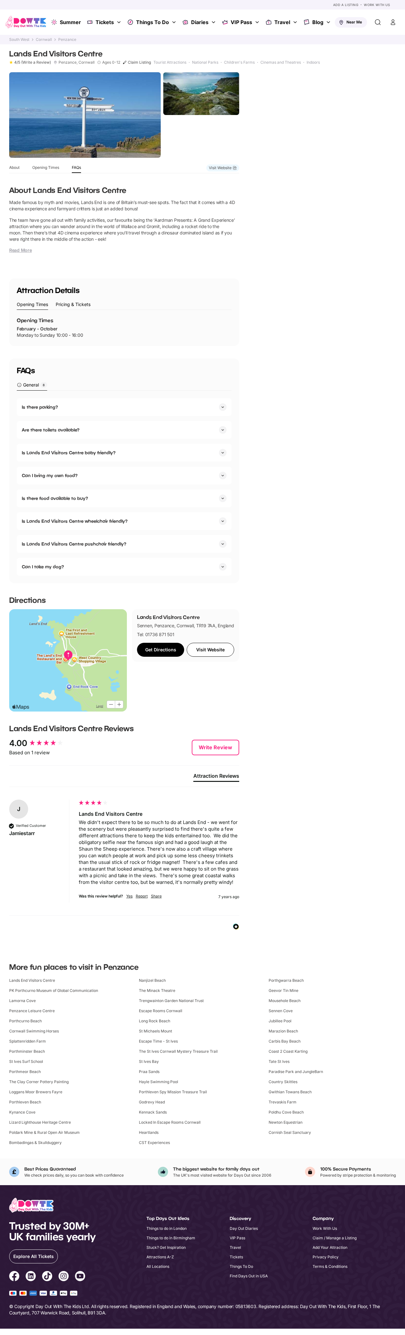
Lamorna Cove (22, 1000)
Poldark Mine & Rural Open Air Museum (44, 1132)
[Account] (393, 22)
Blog (317, 22)
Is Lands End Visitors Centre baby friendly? (68, 452)
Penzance (67, 39)
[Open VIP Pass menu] (257, 22)
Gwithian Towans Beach (290, 1091)
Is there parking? (40, 407)
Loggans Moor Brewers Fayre (35, 1091)
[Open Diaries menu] (214, 22)
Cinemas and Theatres (280, 62)
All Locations (157, 1266)
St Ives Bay (149, 1061)
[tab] (32, 304)
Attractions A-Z (160, 1257)
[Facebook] (14, 1277)
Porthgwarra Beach (286, 980)
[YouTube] (80, 1277)
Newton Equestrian (285, 1122)
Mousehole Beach (285, 1000)
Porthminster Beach (27, 1051)
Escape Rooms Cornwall (160, 1010)
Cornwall (44, 39)
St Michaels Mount (155, 1031)
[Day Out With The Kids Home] (26, 22)
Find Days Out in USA (249, 1276)
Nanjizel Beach (152, 980)
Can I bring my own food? (50, 475)
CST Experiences (154, 1142)
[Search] (378, 22)
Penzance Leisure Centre (32, 1010)
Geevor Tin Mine (283, 990)
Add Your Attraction (330, 1247)
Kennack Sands (153, 1112)
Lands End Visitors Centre (32, 980)
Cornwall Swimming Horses (34, 1031)
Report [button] (142, 896)
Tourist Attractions (169, 62)
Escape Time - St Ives (158, 1041)
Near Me (354, 22)
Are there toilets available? (50, 429)
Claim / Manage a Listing (335, 1238)
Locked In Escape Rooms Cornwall (170, 1122)
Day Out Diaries (244, 1228)
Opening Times (45, 167)
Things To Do (152, 22)
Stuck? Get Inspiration (166, 1247)
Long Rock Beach (154, 1021)
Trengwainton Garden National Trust (171, 1000)
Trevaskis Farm (282, 1102)
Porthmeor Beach (25, 1071)
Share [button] (156, 896)
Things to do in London (166, 1228)
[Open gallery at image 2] (201, 93)
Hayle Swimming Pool (158, 1081)
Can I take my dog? (43, 566)
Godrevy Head (152, 1102)
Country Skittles (283, 1081)
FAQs (76, 167)
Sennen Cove (281, 1010)
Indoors (313, 62)
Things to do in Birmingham (170, 1238)
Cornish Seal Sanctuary (290, 1132)
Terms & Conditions (330, 1266)
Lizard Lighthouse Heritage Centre (40, 1122)
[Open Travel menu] (295, 22)
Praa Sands (149, 1071)
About (14, 167)
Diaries (200, 22)
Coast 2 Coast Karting (288, 1051)
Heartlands (149, 1132)
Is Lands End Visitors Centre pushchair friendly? (74, 543)
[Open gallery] (85, 115)
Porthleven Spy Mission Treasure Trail (173, 1091)
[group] (42, 743)
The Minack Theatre (157, 990)
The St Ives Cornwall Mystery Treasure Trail (178, 1051)
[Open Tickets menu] (119, 22)
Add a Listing (345, 5)
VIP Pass (241, 22)
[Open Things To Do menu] (174, 22)
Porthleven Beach (25, 1102)
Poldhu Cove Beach (286, 1112)
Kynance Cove (22, 1112)
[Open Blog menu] (329, 22)
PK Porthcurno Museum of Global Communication (53, 990)
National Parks (205, 62)
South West (19, 39)
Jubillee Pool (280, 1021)
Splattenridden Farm (27, 1041)
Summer (70, 22)
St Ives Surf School (26, 1061)
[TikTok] (47, 1277)
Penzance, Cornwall (77, 62)
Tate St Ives (279, 1061)
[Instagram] (64, 1277)
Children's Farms (239, 62)
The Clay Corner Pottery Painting (39, 1081)
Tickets (105, 22)
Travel (282, 22)
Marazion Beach (283, 1031)
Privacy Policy (326, 1257)
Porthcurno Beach (25, 1021)
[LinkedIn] (31, 1277)
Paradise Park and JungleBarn (296, 1071)
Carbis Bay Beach (285, 1041)
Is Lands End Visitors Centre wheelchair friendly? (75, 521)
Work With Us (377, 5)
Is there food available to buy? (55, 498)
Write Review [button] (215, 747)
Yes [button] (129, 896)
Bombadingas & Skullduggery (35, 1142)
